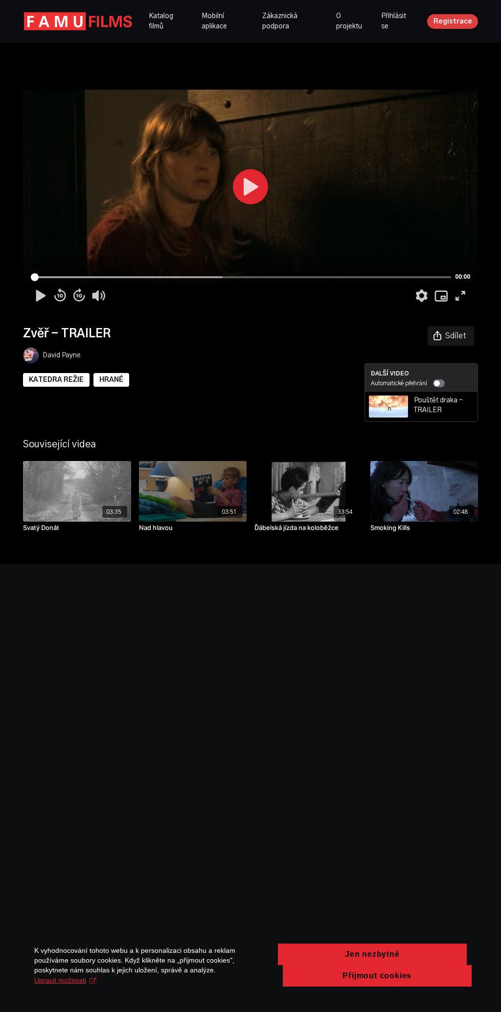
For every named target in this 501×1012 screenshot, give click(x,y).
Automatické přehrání (399, 383)
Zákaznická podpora (279, 21)
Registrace (452, 21)
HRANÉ (111, 379)
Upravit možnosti (60, 980)
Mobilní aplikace (214, 21)
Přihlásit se (393, 21)
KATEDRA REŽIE (56, 379)
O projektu (349, 21)
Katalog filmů (161, 21)
